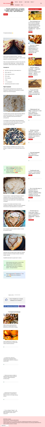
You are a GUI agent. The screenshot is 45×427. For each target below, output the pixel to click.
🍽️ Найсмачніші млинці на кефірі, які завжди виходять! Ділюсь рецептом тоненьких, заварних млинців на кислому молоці (10, 377)
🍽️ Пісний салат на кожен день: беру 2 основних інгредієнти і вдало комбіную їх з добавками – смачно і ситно (34, 214)
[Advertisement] (14, 25)
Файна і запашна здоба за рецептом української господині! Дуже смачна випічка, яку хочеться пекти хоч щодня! (10, 326)
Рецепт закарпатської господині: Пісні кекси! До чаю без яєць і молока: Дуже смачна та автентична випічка (10, 342)
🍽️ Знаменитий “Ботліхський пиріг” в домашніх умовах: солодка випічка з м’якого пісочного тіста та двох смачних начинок (10, 394)
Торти (30, 157)
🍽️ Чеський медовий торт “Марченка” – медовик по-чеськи (33, 154)
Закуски (32, 1)
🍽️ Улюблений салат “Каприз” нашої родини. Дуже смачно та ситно (34, 172)
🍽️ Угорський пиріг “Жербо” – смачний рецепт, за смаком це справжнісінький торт (34, 92)
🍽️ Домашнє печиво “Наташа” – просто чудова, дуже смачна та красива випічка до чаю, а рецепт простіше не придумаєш (34, 133)
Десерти (20, 1)
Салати (30, 175)
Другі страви (27, 1)
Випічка (16, 1)
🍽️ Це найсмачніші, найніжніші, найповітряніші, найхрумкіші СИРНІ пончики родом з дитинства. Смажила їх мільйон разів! (10, 359)
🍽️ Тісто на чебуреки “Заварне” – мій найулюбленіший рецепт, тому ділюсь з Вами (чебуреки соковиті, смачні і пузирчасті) (10, 412)
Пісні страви (31, 219)
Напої (22, 4)
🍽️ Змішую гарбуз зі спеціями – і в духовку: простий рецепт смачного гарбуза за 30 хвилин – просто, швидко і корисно (34, 71)
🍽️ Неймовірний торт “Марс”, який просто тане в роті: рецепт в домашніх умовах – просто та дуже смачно (34, 112)
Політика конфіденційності (14, 420)
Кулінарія (30, 76)
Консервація (17, 4)
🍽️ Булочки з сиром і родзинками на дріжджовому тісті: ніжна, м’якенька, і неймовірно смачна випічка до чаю (33, 49)
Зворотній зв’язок (6, 420)
